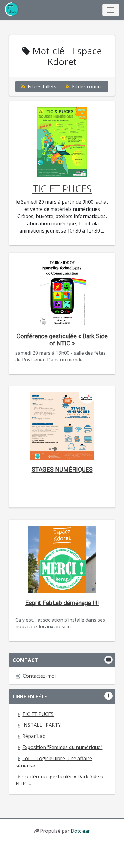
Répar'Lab (33, 736)
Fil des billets (41, 86)
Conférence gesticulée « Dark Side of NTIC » (62, 340)
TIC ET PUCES (62, 188)
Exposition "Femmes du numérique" (62, 747)
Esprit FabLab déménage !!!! (62, 603)
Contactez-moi (39, 676)
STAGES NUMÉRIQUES (62, 469)
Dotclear (80, 831)
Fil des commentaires (89, 86)
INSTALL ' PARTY (41, 725)
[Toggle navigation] (110, 10)
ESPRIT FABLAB (12, 9)
